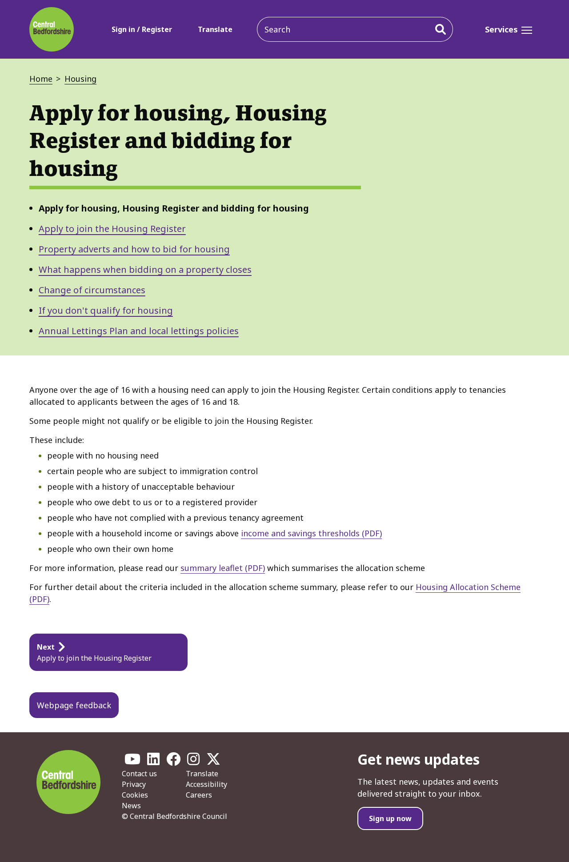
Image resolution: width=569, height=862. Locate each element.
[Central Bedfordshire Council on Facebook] (173, 761)
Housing (80, 78)
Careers (199, 795)
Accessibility (206, 784)
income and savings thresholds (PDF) (311, 533)
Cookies (135, 795)
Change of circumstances (92, 290)
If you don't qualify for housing (106, 310)
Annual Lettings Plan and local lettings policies (139, 331)
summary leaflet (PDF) (222, 568)
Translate (215, 29)
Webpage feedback (74, 705)
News (131, 805)
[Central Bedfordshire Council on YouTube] (132, 761)
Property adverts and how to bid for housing (134, 249)
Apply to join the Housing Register (112, 229)
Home (40, 78)
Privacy (134, 784)
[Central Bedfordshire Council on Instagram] (193, 761)
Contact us (139, 773)
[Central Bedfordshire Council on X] (213, 761)
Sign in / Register (142, 29)
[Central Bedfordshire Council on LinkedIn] (153, 761)
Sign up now (390, 818)
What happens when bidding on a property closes (145, 269)
